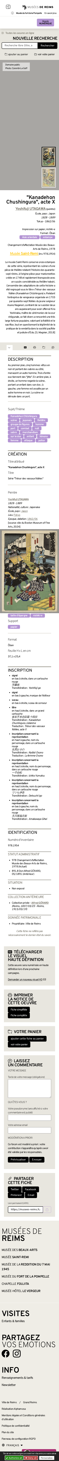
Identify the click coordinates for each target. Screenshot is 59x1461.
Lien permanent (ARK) (18, 1203)
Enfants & (13, 1321)
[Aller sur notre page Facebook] (6, 1353)
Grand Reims (30, 1402)
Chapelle (15, 1284)
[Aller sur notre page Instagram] (17, 1353)
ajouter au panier (18, 54)
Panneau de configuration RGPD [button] (19, 1439)
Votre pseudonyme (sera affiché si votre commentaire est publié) (28, 1110)
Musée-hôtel (21, 1291)
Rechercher (47, 45)
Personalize (47, 1458)
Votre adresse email (18, 1125)
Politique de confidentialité (16, 1426)
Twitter (15, 1189)
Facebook (30, 1189)
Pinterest (16, 1195)
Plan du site (8, 1432)
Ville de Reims (9, 1402)
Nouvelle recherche (35, 38)
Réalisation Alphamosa (14, 1409)
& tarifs (17, 1378)
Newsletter (9, 1385)
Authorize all (15, 1457)
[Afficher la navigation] (8, 7)
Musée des (19, 1250)
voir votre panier (46, 54)
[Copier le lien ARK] (47, 1209)
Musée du (25, 1277)
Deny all (31, 1457)
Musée (45, 22)
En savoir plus (50, 13)
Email (31, 1195)
